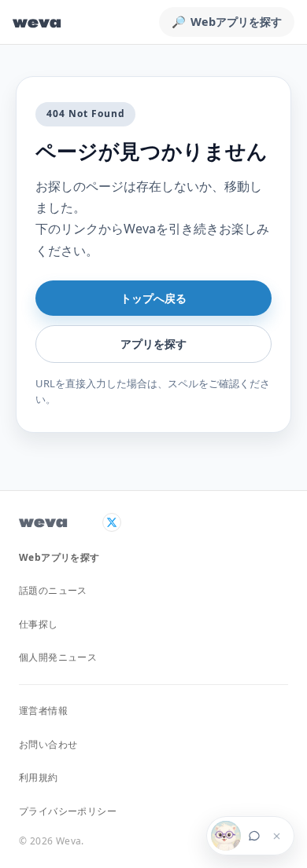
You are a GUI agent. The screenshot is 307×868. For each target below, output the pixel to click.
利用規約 (38, 777)
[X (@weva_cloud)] (111, 522)
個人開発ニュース (58, 657)
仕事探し (38, 624)
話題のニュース (53, 590)
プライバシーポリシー (68, 811)
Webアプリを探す (59, 557)
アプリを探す (153, 343)
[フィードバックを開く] (238, 836)
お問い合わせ (48, 744)
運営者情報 (43, 710)
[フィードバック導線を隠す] (276, 835)
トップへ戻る (153, 298)
